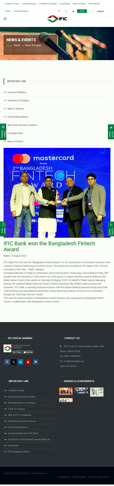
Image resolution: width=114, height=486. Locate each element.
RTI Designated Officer (19, 451)
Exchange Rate (15, 133)
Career (8, 11)
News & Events (79, 4)
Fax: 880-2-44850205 (70, 356)
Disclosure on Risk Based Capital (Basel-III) (29, 439)
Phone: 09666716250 (70, 351)
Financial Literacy (21, 11)
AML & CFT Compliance (19, 415)
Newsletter (13, 445)
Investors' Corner (12, 4)
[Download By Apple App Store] (28, 352)
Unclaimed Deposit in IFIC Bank (23, 433)
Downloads (65, 4)
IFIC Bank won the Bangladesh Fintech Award (49, 246)
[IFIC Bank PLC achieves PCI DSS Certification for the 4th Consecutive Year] (66, 391)
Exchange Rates (29, 4)
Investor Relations (16, 92)
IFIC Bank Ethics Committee (21, 403)
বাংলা (82, 11)
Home (17, 45)
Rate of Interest (15, 108)
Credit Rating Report (17, 116)
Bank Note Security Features (22, 125)
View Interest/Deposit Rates (21, 396)
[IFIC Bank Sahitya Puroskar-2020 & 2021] (66, 400)
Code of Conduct (16, 409)
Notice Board (94, 4)
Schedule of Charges (48, 4)
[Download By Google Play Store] (17, 352)
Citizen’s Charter (16, 390)
